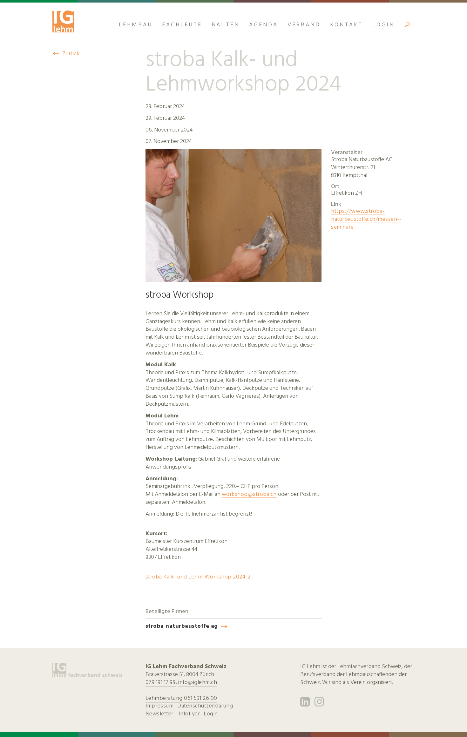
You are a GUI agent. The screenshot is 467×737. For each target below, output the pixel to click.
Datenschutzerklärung (205, 706)
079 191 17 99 (161, 682)
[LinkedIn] (305, 704)
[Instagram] (319, 704)
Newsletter (159, 714)
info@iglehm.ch (197, 682)
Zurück (70, 53)
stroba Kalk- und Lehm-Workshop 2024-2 (198, 577)
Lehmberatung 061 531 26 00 (181, 698)
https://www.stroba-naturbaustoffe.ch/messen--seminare (366, 219)
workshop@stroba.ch (249, 494)
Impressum (160, 706)
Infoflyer (189, 714)
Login (211, 714)
